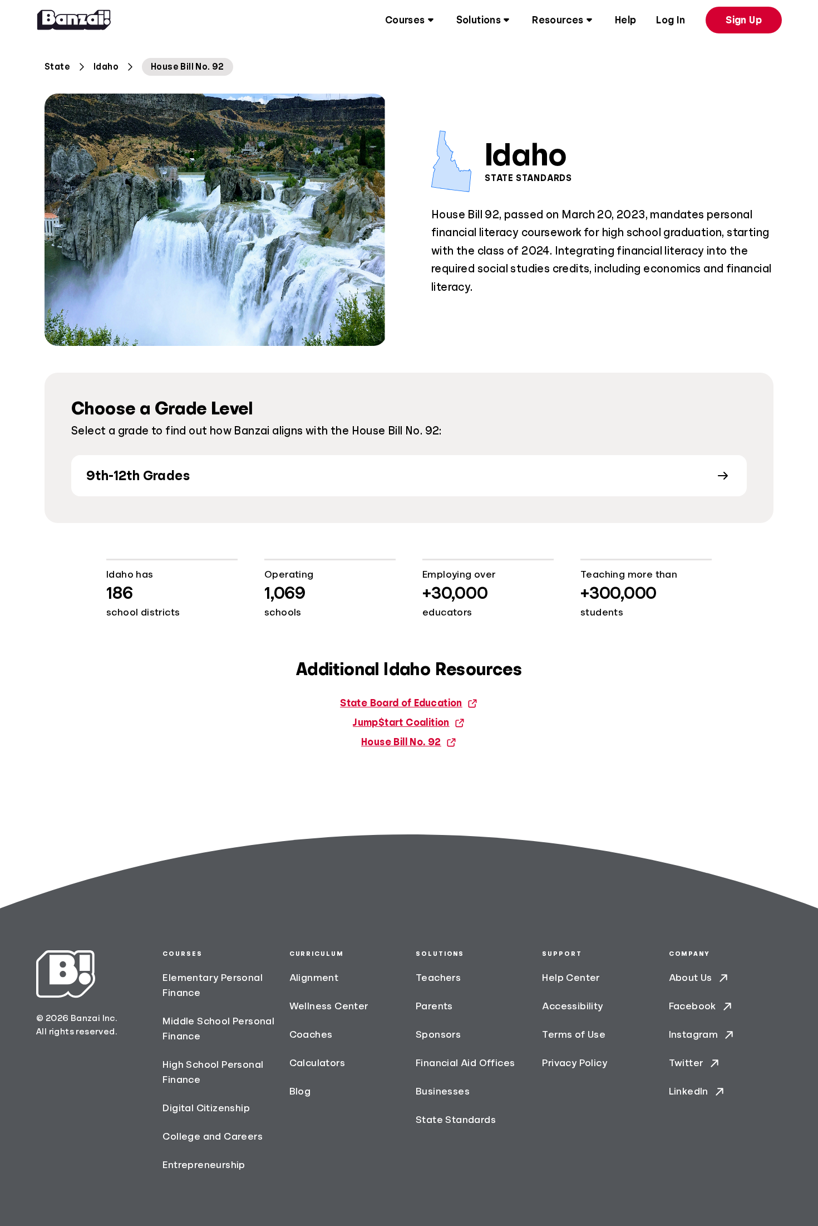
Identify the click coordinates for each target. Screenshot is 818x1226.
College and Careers (212, 1136)
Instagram (693, 1034)
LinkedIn (688, 1091)
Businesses (443, 1091)
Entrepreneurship (203, 1165)
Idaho (106, 66)
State (57, 66)
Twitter (686, 1063)
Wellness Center (329, 1006)
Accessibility (572, 1006)
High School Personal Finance (212, 1072)
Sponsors (438, 1034)
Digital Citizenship (206, 1108)
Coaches (311, 1034)
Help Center (571, 978)
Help (626, 20)
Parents (434, 1006)
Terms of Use (573, 1034)
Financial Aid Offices (465, 1063)
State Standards (456, 1120)
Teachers (438, 978)
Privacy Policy (574, 1063)
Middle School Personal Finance (218, 1028)
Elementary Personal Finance (212, 985)
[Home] (74, 20)
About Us (690, 978)
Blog (300, 1091)
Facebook (692, 1006)
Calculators (317, 1063)
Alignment (314, 978)
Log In (670, 20)
